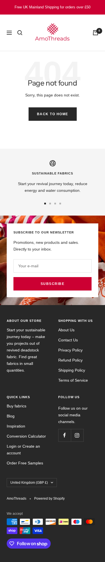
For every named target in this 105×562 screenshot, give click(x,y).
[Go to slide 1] (45, 203)
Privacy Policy (70, 350)
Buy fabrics (16, 406)
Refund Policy (70, 360)
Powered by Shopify (49, 498)
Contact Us (68, 340)
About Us (66, 330)
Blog (11, 416)
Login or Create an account (23, 449)
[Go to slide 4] (60, 203)
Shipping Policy (71, 370)
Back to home (52, 114)
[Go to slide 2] (50, 203)
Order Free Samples (25, 463)
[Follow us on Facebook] (64, 435)
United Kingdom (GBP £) (29, 483)
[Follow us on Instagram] (77, 435)
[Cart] (95, 32)
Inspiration (16, 426)
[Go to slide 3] (55, 203)
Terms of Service (73, 380)
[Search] (19, 32)
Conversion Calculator (26, 436)
